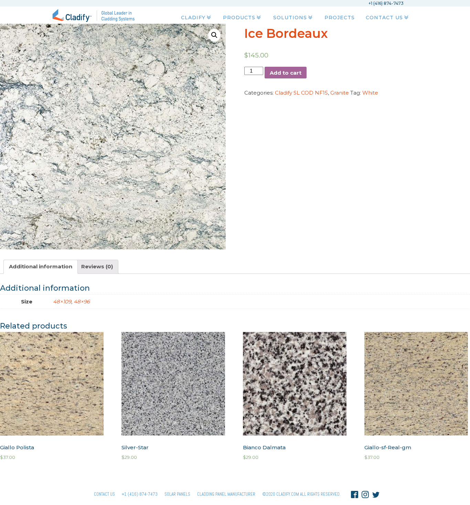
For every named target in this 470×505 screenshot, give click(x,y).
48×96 (82, 301)
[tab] (40, 267)
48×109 (62, 301)
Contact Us (384, 17)
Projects (339, 17)
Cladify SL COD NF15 (301, 92)
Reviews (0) (97, 266)
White (370, 92)
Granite (339, 92)
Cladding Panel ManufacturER (226, 494)
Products (239, 17)
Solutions (290, 17)
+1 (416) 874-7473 (140, 494)
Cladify (193, 17)
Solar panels (177, 494)
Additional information (40, 266)
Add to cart (285, 72)
